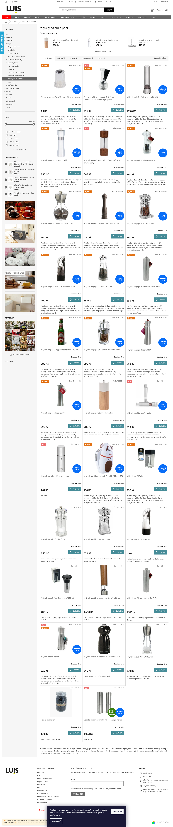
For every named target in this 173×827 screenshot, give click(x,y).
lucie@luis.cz (147, 773)
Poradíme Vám (42, 791)
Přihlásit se (78, 794)
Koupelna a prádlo (12, 88)
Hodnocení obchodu (85, 2)
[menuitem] (6, 17)
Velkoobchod (42, 803)
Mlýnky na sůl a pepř (15, 79)
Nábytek (9, 95)
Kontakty (60, 2)
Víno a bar (11, 82)
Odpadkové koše (14, 47)
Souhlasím (117, 811)
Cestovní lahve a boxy (16, 76)
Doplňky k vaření (14, 63)
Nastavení (56, 821)
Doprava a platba (104, 2)
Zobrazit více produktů (102, 51)
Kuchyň (8, 44)
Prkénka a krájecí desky (16, 56)
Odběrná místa (42, 794)
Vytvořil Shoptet (162, 822)
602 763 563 (147, 776)
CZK (155, 2)
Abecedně (101, 58)
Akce (7, 34)
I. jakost (13, 142)
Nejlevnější (61, 58)
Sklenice (11, 69)
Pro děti (9, 91)
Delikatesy (9, 104)
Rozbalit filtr (18, 149)
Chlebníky (11, 50)
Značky (8, 107)
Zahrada (9, 98)
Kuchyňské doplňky (15, 60)
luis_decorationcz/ (149, 786)
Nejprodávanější (87, 58)
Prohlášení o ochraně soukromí (48, 796)
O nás (71, 2)
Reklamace (41, 784)
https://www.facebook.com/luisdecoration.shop (155, 781)
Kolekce (9, 37)
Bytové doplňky (11, 85)
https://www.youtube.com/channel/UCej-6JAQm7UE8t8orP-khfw (155, 790)
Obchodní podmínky (44, 800)
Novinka (13, 138)
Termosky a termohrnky (16, 72)
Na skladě (14, 132)
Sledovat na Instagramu (21, 354)
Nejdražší (73, 58)
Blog (39, 787)
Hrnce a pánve (13, 53)
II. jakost (13, 145)
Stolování (9, 40)
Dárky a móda (10, 101)
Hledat (109, 10)
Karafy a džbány (14, 66)
